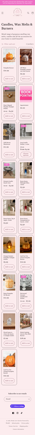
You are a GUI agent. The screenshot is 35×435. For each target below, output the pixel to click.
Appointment (24, 105)
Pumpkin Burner (9, 68)
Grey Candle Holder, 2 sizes (24, 143)
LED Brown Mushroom (7, 143)
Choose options (26, 154)
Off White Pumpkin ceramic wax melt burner (25, 69)
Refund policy (16, 423)
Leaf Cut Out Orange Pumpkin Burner (9, 371)
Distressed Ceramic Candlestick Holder (23, 296)
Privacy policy (25, 423)
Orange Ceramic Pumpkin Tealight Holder (9, 257)
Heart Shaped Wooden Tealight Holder (9, 107)
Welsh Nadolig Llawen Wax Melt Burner (25, 334)
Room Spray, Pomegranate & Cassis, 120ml (24, 220)
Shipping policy (24, 426)
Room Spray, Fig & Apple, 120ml (9, 219)
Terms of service (13, 426)
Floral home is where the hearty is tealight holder (9, 334)
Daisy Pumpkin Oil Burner (8, 294)
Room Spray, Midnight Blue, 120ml (24, 183)
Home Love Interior (16, 420)
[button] (2, 13)
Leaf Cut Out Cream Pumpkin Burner (25, 257)
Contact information (18, 429)
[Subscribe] (29, 399)
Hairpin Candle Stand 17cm (8, 182)
